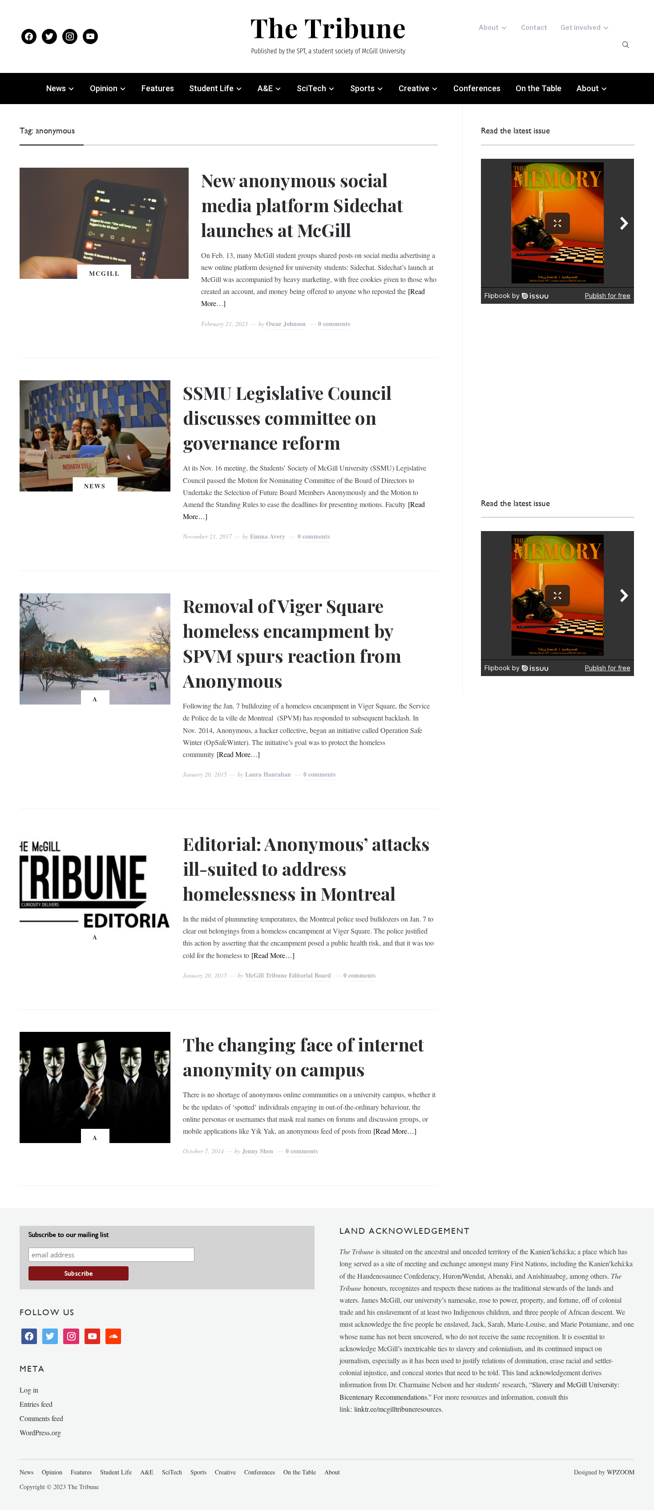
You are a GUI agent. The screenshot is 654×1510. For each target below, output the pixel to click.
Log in (29, 1389)
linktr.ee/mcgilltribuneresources (397, 1408)
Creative (414, 88)
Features (157, 88)
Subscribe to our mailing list (68, 1234)
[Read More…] (238, 754)
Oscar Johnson (286, 323)
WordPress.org (40, 1432)
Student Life (211, 88)
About (489, 27)
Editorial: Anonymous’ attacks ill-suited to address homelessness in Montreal (306, 868)
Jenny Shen (257, 1151)
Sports (362, 88)
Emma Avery (267, 536)
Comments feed (41, 1418)
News (56, 88)
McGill (104, 273)
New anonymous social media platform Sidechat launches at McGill (302, 205)
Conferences (477, 88)
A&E (265, 88)
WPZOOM (620, 1472)
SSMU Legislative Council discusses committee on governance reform (287, 417)
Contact (534, 27)
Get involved (581, 27)
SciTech (311, 88)
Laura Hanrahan (268, 774)
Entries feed (36, 1404)
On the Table (538, 88)
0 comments (334, 323)
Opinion (103, 88)
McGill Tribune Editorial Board (288, 975)
